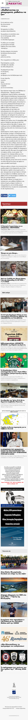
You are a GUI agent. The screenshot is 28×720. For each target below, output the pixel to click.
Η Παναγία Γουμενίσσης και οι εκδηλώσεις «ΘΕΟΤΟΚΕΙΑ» (11, 227)
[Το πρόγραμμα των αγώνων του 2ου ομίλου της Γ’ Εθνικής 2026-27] (14, 657)
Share (5, 195)
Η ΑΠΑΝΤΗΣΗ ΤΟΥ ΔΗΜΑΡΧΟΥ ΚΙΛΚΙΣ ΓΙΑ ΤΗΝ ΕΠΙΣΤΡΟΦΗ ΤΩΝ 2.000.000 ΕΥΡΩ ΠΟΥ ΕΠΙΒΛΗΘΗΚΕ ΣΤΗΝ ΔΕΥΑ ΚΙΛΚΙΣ (14, 451)
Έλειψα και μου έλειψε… (9, 253)
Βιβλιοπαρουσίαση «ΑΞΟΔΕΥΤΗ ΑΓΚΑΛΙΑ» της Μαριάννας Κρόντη (13, 344)
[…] (22, 232)
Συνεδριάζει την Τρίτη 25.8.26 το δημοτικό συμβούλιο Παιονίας (12, 401)
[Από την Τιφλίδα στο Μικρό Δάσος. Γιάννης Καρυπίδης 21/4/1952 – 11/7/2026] (14, 268)
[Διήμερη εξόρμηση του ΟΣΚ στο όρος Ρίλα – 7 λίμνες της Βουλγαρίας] (14, 585)
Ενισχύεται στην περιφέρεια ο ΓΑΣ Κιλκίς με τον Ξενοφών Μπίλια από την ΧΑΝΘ (12, 621)
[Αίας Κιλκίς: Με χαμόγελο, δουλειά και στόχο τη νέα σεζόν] (14, 562)
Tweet (13, 195)
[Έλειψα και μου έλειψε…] (14, 243)
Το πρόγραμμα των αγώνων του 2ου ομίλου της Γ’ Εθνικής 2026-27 (13, 669)
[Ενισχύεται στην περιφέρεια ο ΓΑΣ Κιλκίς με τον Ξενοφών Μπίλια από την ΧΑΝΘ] (14, 609)
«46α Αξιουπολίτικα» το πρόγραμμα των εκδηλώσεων (12, 645)
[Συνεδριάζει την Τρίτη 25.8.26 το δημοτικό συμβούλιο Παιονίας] (14, 390)
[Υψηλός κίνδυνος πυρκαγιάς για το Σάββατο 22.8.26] (14, 417)
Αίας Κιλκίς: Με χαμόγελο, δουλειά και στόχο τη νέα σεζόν (13, 573)
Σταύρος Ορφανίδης (20, 708)
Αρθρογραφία (5, 7)
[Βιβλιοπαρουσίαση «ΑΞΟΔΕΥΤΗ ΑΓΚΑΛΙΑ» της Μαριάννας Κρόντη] (14, 333)
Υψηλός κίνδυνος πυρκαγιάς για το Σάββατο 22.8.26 (13, 428)
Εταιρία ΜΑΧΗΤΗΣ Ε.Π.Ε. (8, 708)
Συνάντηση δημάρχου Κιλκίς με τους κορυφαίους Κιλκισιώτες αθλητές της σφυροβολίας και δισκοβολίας (14, 316)
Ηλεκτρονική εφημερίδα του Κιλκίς (13, 706)
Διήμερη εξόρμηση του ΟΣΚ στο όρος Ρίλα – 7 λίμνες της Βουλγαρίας (13, 596)
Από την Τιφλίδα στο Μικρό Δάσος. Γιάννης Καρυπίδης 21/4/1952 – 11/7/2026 (13, 280)
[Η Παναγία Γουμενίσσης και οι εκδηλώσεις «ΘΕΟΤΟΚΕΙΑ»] (14, 216)
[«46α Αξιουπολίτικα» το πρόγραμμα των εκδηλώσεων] (14, 634)
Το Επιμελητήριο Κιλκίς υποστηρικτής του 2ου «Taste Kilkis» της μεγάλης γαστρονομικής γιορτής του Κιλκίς (14, 372)
